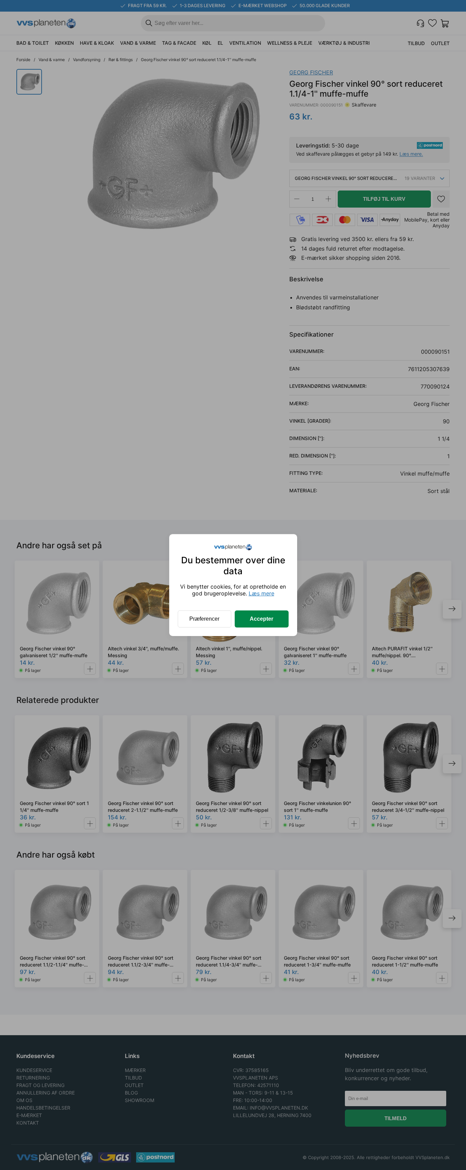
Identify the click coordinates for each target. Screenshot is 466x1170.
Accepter (261, 619)
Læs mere (261, 593)
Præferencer (204, 619)
